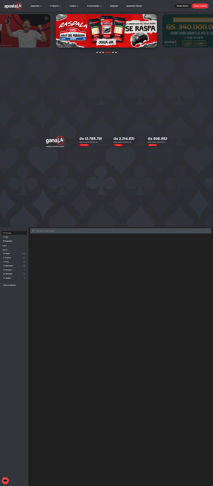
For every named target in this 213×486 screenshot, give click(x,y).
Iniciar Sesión (182, 6)
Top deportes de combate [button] (113, 249)
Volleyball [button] (126, 249)
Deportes (35, 6)
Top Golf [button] (149, 249)
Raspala (114, 6)
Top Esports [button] (44, 249)
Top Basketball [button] (66, 249)
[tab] (35, 249)
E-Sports (54, 6)
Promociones (93, 6)
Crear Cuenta (200, 6)
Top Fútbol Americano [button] (97, 249)
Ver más (106, 31)
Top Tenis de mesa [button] (160, 249)
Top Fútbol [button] (35, 249)
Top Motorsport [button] (54, 249)
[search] (120, 230)
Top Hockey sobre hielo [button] (138, 249)
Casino (73, 6)
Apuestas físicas (134, 6)
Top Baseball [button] (84, 249)
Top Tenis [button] (75, 249)
